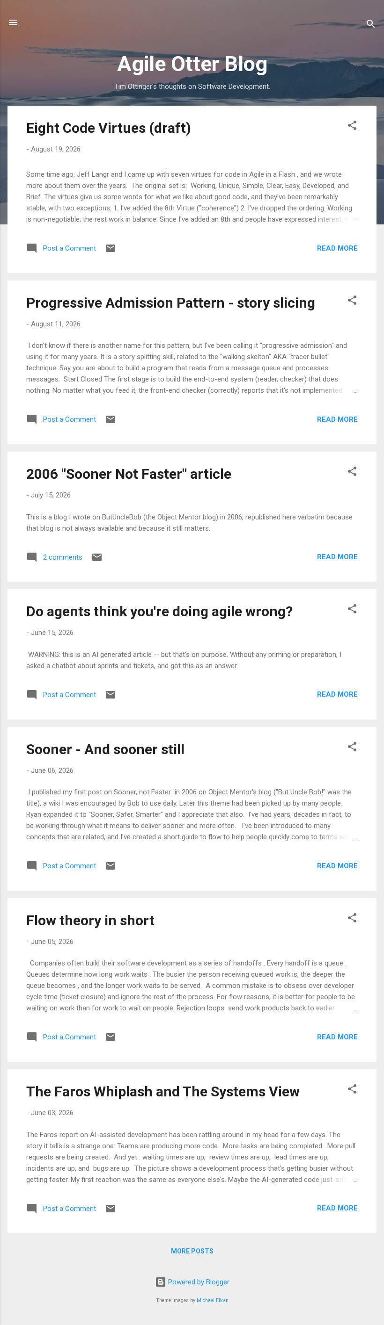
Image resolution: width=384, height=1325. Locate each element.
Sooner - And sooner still (105, 749)
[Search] (371, 25)
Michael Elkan (213, 1300)
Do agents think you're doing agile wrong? (159, 611)
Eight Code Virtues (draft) (108, 128)
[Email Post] (110, 251)
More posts (192, 1251)
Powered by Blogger (197, 1282)
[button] (352, 127)
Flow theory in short (90, 920)
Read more (337, 248)
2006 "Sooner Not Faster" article (128, 474)
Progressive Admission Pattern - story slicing (170, 303)
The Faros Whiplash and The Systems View (163, 1091)
